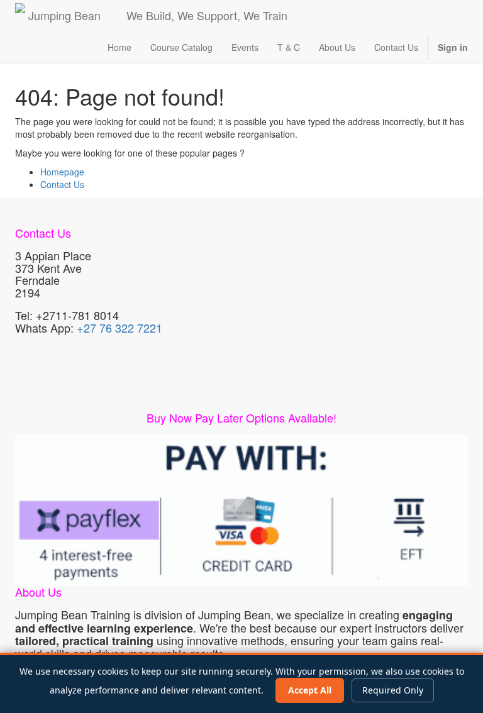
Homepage (62, 171)
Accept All (309, 690)
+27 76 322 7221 (119, 327)
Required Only (392, 690)
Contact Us (62, 184)
